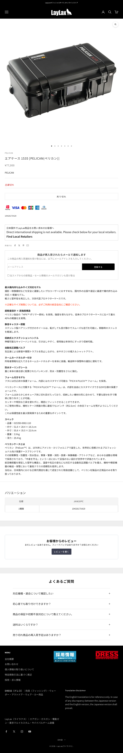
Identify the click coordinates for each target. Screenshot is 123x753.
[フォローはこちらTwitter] (14, 731)
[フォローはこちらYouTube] (29, 731)
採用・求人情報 (13, 679)
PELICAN (9, 153)
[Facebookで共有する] (15, 245)
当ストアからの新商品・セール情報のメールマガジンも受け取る (42, 275)
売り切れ (61, 196)
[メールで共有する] (27, 245)
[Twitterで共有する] (19, 245)
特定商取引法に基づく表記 (18, 674)
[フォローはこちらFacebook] (6, 731)
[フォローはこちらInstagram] (21, 731)
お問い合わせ (11, 664)
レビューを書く (61, 551)
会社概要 (9, 659)
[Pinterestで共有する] (23, 245)
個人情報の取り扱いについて (19, 669)
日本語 (60, 740)
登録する (98, 266)
